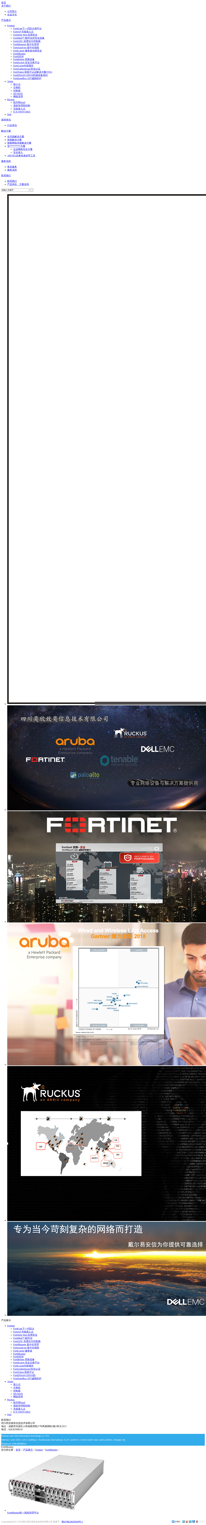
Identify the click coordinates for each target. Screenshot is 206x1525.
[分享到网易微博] (196, 1521)
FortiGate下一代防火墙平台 (27, 28)
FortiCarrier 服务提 (22, 1351)
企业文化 (12, 14)
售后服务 (12, 166)
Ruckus (10, 99)
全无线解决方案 (15, 136)
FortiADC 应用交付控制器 (27, 41)
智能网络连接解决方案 (19, 143)
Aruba (10, 81)
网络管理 (18, 96)
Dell (9, 114)
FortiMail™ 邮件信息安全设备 (28, 38)
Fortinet (11, 25)
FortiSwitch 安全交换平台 (26, 62)
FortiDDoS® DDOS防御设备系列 (30, 75)
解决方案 (6, 131)
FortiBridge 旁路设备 (24, 59)
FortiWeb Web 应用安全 (25, 35)
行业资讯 (12, 125)
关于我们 (6, 6)
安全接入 (18, 152)
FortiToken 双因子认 (23, 1372)
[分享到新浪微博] (187, 1521)
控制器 (17, 90)
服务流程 (6, 161)
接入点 (17, 84)
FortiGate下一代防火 (23, 1328)
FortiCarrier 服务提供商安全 (27, 50)
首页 (3, 2)
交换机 (17, 87)
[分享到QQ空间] (183, 1521)
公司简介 (12, 11)
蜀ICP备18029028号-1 (72, 1521)
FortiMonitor (19, 53)
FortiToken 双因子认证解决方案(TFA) (32, 72)
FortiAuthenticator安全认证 (26, 69)
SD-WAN (18, 93)
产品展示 (6, 20)
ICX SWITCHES (21, 111)
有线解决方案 (14, 139)
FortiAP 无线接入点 (23, 31)
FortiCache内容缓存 (23, 65)
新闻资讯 (6, 119)
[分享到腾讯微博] (190, 1521)
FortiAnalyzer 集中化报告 (26, 47)
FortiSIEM (18, 56)
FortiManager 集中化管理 (26, 44)
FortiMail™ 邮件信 (22, 1338)
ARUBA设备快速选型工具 (21, 155)
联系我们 (6, 175)
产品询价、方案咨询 (18, 184)
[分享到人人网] (193, 1521)
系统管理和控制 (21, 105)
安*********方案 (16, 146)
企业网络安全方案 (23, 149)
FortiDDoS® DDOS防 (24, 1375)
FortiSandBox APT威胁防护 (27, 78)
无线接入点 (19, 108)
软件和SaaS (19, 102)
